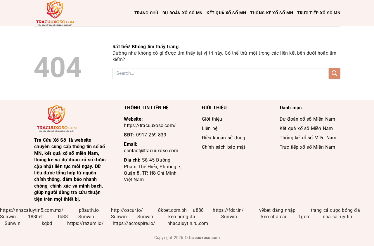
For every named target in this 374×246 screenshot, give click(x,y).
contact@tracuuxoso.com (151, 150)
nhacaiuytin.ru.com (187, 223)
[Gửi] (334, 73)
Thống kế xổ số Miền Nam (308, 138)
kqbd (47, 223)
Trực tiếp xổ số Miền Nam (307, 147)
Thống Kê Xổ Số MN (271, 13)
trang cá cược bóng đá (335, 210)
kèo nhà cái (273, 216)
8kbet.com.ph (172, 210)
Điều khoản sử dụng (223, 138)
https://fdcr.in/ (228, 210)
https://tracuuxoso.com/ (150, 125)
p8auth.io (89, 210)
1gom (304, 216)
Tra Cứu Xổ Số (50, 140)
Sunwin (8, 216)
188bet (35, 216)
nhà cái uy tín (337, 216)
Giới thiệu (212, 119)
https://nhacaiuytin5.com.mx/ (32, 210)
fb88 (63, 216)
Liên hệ (209, 128)
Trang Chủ (146, 13)
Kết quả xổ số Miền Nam (306, 128)
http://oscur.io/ (127, 210)
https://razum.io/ (85, 223)
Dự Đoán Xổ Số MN (182, 13)
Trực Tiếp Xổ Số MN (318, 13)
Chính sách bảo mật (223, 147)
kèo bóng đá (182, 216)
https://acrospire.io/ (134, 223)
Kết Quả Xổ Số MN (226, 13)
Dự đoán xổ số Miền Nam (307, 119)
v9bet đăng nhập (277, 210)
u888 (198, 210)
